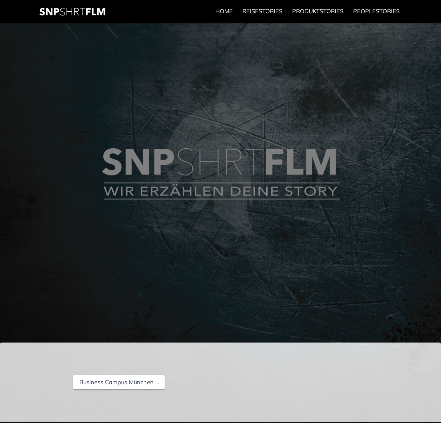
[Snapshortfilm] (73, 12)
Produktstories (318, 11)
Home (224, 11)
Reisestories (262, 11)
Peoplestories (376, 11)
